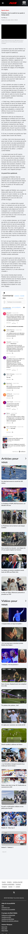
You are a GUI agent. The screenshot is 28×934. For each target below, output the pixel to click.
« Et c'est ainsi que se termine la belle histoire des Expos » (12, 644)
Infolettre (9, 882)
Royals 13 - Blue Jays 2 (8, 828)
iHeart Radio (5, 930)
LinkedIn (18, 886)
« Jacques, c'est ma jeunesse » (10, 664)
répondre (9, 322)
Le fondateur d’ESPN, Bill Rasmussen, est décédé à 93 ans (13, 504)
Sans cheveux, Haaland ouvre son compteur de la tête (13, 685)
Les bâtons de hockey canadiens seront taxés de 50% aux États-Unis (12, 571)
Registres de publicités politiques (10, 921)
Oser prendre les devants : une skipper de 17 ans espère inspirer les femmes (13, 549)
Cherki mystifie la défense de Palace (11, 744)
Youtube (10, 886)
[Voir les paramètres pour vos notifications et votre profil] (4, 292)
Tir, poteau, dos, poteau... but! (10, 705)
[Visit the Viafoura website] (22, 451)
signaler (25, 322)
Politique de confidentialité (8, 915)
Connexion (16, 295)
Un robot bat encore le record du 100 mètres (12, 482)
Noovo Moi (4, 928)
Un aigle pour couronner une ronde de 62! (13, 725)
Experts (4, 882)
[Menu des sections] (2, 3)
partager (20, 322)
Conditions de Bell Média (8, 884)
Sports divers (5, 10)
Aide (3, 905)
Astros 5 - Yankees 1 (7, 847)
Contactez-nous (6, 907)
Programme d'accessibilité (8, 909)
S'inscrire (22, 295)
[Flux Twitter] (14, 892)
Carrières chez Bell (17, 882)
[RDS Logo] (13, 3)
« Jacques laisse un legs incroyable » (11, 624)
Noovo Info (4, 926)
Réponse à (10, 331)
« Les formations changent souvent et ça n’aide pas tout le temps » (12, 765)
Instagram (4, 886)
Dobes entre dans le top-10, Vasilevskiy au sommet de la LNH (13, 786)
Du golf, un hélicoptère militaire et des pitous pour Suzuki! (12, 807)
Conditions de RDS (6, 917)
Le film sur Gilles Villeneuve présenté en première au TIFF (13, 593)
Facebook (18, 884)
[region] (14, 374)
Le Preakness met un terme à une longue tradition (13, 526)
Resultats (24, 4)
